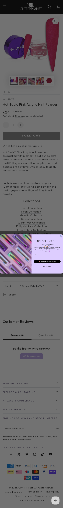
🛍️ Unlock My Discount (47, 261)
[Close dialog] (61, 236)
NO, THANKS (47, 266)
